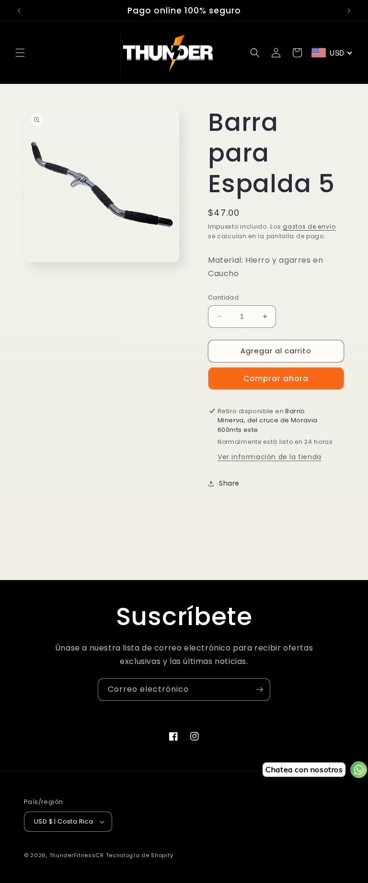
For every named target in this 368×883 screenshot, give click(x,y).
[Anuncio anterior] (19, 10)
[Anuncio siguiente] (348, 10)
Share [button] (229, 483)
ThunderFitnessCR (76, 855)
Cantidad (223, 297)
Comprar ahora (276, 378)
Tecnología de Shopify (139, 855)
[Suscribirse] (259, 689)
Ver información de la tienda (270, 457)
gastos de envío (309, 226)
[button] (20, 52)
